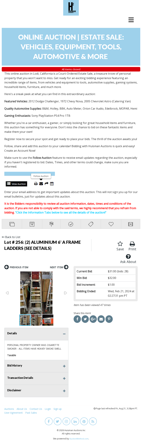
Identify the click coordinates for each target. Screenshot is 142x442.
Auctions (9, 408)
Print (132, 249)
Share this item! (82, 313)
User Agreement (13, 412)
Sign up (58, 408)
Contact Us (36, 408)
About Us (22, 408)
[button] (36, 292)
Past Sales (31, 412)
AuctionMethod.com (78, 438)
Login (48, 408)
